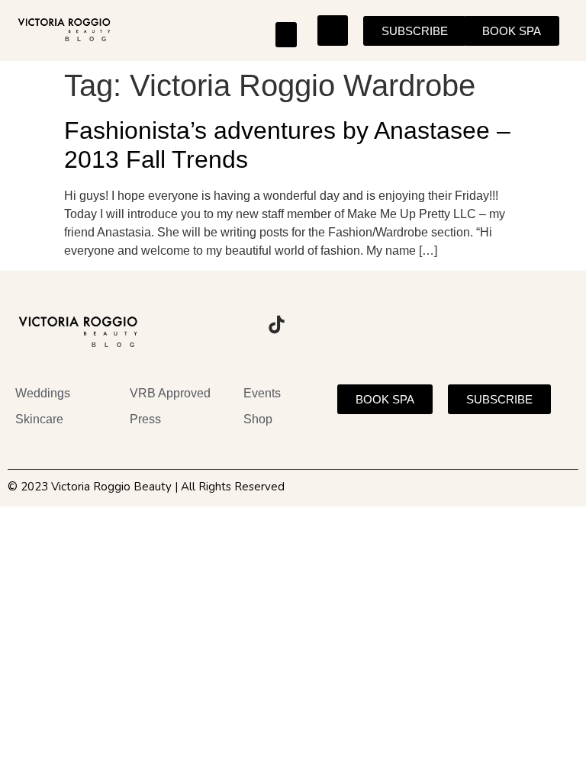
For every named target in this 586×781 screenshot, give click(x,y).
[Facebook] (234, 324)
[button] (286, 34)
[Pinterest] (318, 324)
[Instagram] (192, 324)
